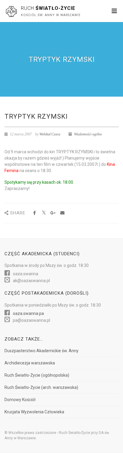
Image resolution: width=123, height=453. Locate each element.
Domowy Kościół (20, 399)
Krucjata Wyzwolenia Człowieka (34, 411)
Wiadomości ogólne (88, 134)
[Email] (62, 213)
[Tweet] (43, 213)
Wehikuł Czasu (49, 134)
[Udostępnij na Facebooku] (34, 213)
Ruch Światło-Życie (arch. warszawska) (41, 387)
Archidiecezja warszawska (29, 363)
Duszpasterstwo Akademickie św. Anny (41, 350)
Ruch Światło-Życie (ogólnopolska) (36, 375)
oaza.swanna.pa (28, 313)
